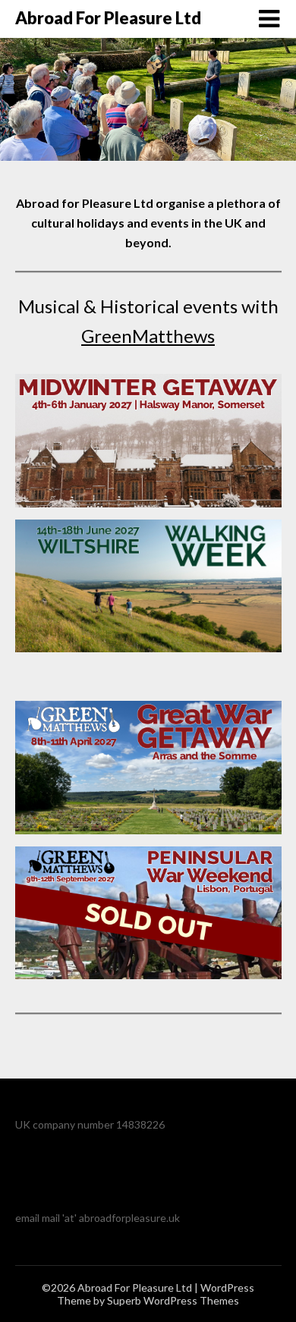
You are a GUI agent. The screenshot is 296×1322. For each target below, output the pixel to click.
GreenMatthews (148, 336)
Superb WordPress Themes (173, 1300)
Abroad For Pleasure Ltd (108, 18)
